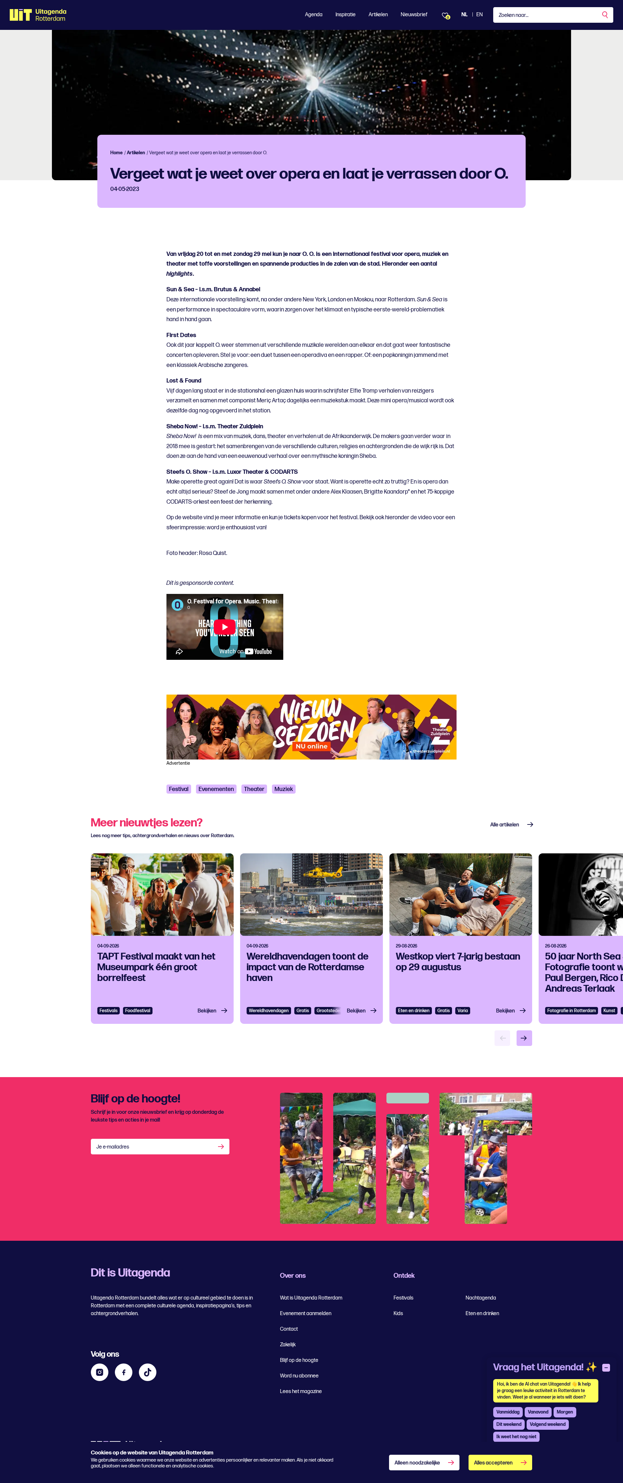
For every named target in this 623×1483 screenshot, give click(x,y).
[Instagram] (99, 1372)
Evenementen (216, 789)
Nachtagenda (481, 1298)
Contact (289, 1329)
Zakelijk (288, 1345)
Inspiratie (346, 15)
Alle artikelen (504, 825)
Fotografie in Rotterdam (571, 1010)
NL (464, 15)
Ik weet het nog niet (516, 1436)
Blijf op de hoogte (299, 1360)
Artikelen (378, 15)
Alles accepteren (493, 1463)
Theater (254, 789)
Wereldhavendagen (269, 1010)
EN (479, 15)
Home (116, 153)
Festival (179, 789)
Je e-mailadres (112, 1147)
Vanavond (538, 1412)
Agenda (314, 15)
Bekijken (207, 1011)
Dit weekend (508, 1424)
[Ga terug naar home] (38, 15)
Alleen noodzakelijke (417, 1463)
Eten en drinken (414, 1010)
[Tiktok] (147, 1372)
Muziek (284, 789)
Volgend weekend (548, 1424)
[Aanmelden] (221, 1146)
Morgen (565, 1412)
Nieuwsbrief (414, 15)
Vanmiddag (507, 1412)
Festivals (108, 1010)
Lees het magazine (301, 1392)
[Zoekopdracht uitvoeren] (605, 15)
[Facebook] (123, 1372)
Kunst (609, 1010)
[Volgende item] (524, 1038)
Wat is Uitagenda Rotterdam (311, 1298)
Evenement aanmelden (305, 1314)
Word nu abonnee (299, 1376)
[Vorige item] (502, 1038)
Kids (398, 1314)
